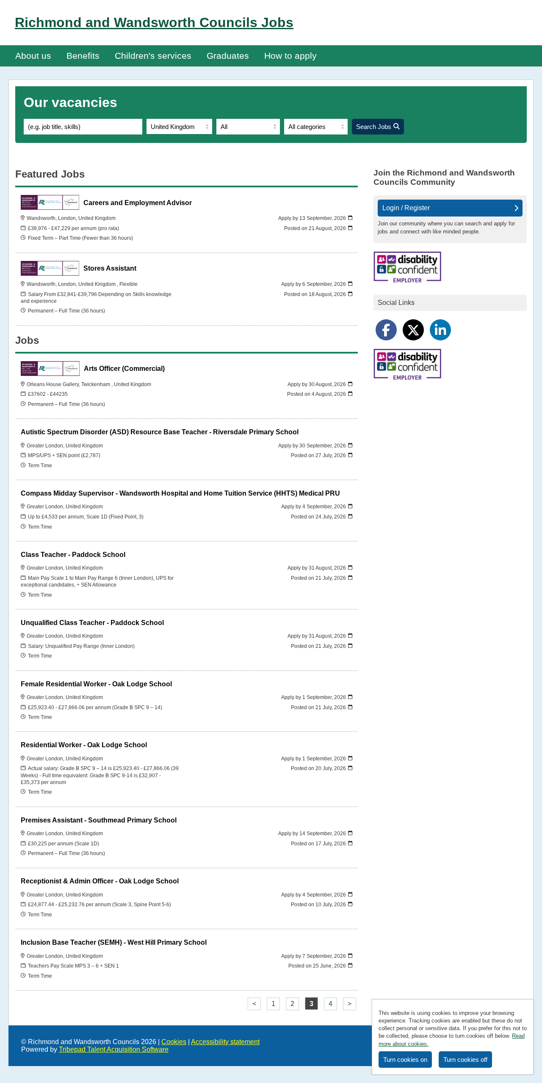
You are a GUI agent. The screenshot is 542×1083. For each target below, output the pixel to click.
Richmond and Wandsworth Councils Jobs (154, 22)
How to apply (290, 55)
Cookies (173, 1041)
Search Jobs (373, 126)
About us (33, 55)
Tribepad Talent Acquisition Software (114, 1049)
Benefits (83, 55)
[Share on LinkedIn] (440, 329)
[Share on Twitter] (413, 329)
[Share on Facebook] (386, 329)
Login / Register (406, 207)
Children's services (153, 55)
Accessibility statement (225, 1041)
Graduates (228, 55)
